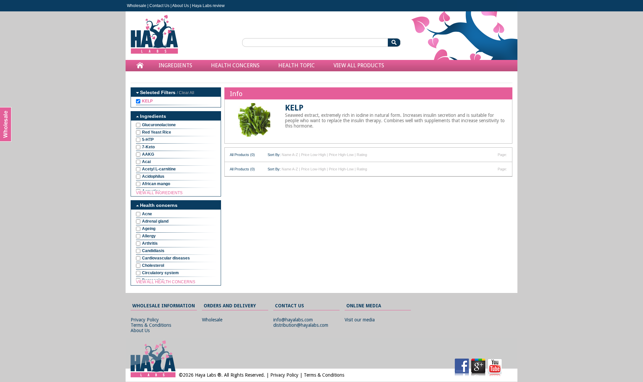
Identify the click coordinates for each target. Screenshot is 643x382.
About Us (180, 5)
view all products (359, 65)
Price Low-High (313, 155)
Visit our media (360, 319)
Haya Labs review (208, 5)
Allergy (149, 236)
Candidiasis (153, 250)
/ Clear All (185, 92)
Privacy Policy (145, 319)
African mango (156, 183)
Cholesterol (153, 265)
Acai (146, 161)
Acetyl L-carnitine (159, 169)
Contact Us (159, 5)
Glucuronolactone (159, 125)
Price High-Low (341, 155)
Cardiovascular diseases (166, 258)
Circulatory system (160, 273)
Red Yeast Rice (156, 132)
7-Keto (148, 147)
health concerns (235, 65)
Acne (147, 214)
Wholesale (136, 5)
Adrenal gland (155, 221)
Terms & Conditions (151, 325)
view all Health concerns (165, 282)
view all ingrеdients (159, 192)
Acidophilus (153, 176)
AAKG (148, 154)
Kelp (147, 101)
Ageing (148, 228)
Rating (362, 155)
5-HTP (148, 139)
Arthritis (150, 243)
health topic (296, 65)
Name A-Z (290, 155)
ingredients (175, 65)
